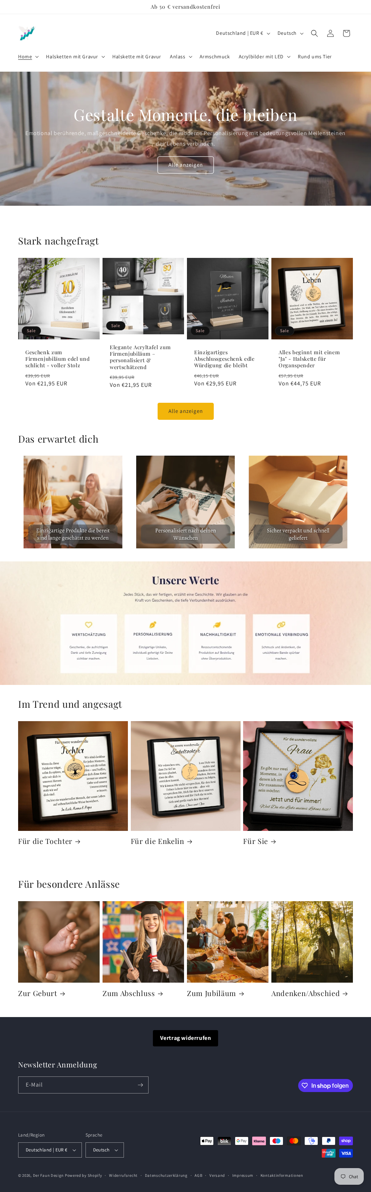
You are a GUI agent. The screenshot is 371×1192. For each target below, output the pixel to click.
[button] (28, 56)
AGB (198, 1175)
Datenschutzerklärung (166, 1175)
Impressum (242, 1175)
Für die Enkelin (157, 841)
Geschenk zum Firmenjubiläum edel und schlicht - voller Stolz (57, 359)
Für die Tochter (45, 841)
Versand (217, 1175)
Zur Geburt (37, 993)
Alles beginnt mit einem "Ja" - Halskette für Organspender (309, 359)
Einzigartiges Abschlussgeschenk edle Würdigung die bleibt (224, 359)
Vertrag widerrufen (185, 1038)
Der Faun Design (48, 1175)
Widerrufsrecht (123, 1175)
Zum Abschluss (129, 993)
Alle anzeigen (185, 164)
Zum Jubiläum (211, 993)
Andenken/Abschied (305, 993)
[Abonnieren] (140, 1084)
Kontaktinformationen (281, 1175)
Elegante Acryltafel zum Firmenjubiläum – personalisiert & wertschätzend (140, 357)
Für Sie (255, 841)
